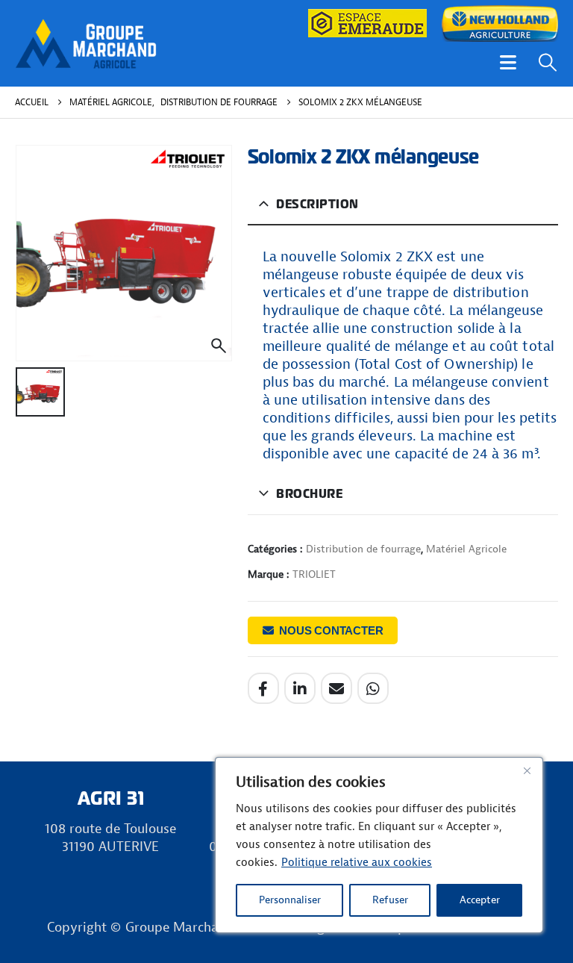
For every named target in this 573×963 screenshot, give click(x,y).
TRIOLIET (314, 574)
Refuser (390, 900)
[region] (379, 845)
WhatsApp (373, 688)
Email (336, 688)
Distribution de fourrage (363, 549)
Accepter (480, 900)
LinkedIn (300, 688)
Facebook (263, 688)
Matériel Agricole (466, 549)
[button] (508, 62)
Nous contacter (331, 630)
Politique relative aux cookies (356, 863)
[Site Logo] (86, 43)
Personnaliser (290, 900)
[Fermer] (527, 770)
